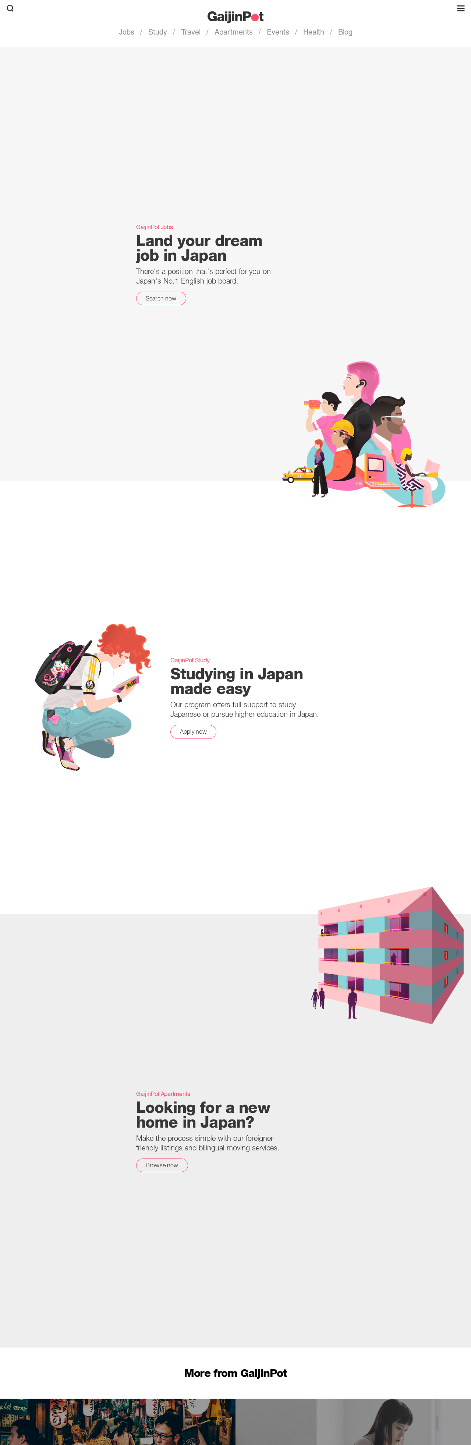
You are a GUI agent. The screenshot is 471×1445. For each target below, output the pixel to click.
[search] (10, 8)
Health (313, 31)
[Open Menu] (460, 8)
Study (157, 31)
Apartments (233, 31)
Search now (161, 298)
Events (278, 31)
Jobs (128, 31)
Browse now (162, 1165)
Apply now (193, 731)
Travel (191, 31)
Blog (344, 31)
